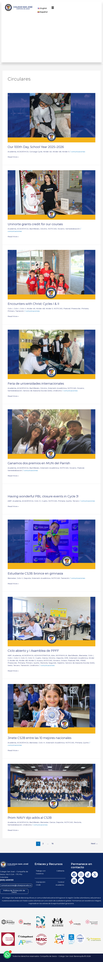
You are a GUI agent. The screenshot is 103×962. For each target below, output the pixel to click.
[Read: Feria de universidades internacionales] (51, 354)
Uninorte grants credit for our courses (35, 224)
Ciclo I (10, 308)
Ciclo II (23, 308)
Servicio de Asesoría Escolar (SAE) (37, 391)
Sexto (10, 665)
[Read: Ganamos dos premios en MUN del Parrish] (51, 434)
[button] (52, 8)
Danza (45, 658)
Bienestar (12, 578)
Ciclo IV (31, 658)
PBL (78, 660)
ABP (10, 501)
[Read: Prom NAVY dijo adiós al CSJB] (51, 788)
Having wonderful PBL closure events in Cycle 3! (43, 496)
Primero (11, 311)
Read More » (13, 157)
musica (40, 660)
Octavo (64, 660)
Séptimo (60, 663)
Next (94, 843)
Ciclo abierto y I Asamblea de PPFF (33, 651)
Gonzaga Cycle (35, 152)
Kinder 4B (57, 152)
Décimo (43, 229)
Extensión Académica (57, 388)
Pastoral (66, 308)
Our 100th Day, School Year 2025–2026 (36, 147)
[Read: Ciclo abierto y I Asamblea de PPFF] (51, 621)
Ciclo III (37, 501)
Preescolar (76, 308)
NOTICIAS (52, 229)
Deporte (27, 578)
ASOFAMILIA (61, 655)
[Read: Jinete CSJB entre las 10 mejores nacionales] (51, 709)
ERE (66, 658)
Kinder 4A (47, 152)
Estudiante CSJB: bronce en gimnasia (35, 573)
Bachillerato (34, 229)
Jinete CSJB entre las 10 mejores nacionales (39, 738)
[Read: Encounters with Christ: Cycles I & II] (51, 274)
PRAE (83, 660)
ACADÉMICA (23, 152)
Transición (19, 311)
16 (53, 843)
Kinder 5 (65, 152)
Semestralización (72, 229)
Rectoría (44, 663)
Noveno (61, 229)
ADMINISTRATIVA (42, 655)
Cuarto (44, 501)
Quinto (69, 501)
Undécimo (57, 391)
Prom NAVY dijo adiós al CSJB (30, 817)
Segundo (52, 663)
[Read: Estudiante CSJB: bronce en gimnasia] (51, 544)
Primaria (84, 308)
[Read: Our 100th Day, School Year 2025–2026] (51, 118)
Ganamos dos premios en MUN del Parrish (39, 463)
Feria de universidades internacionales (36, 383)
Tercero (76, 501)
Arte (53, 655)
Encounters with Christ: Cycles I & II (33, 304)
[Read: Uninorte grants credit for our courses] (51, 195)
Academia (12, 152)
